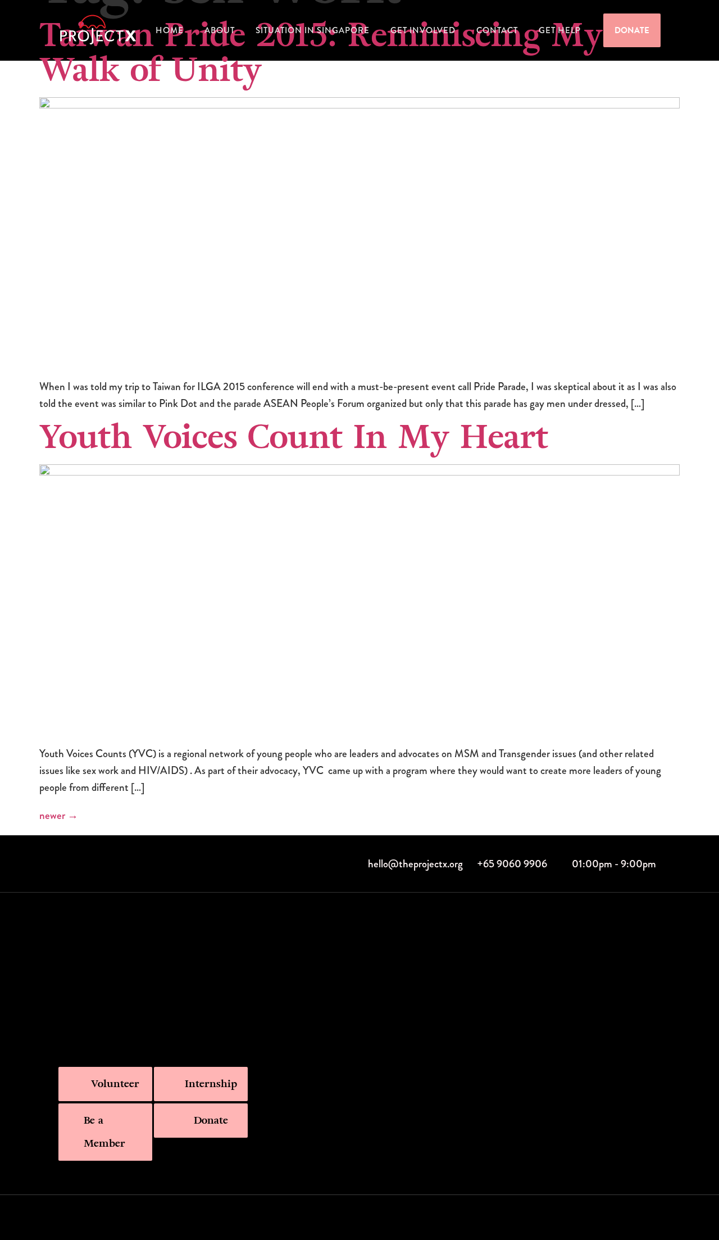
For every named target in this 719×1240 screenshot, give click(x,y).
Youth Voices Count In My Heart (293, 437)
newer (58, 815)
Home (170, 30)
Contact (497, 30)
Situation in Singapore (313, 30)
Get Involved (423, 30)
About (219, 30)
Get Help (560, 30)
